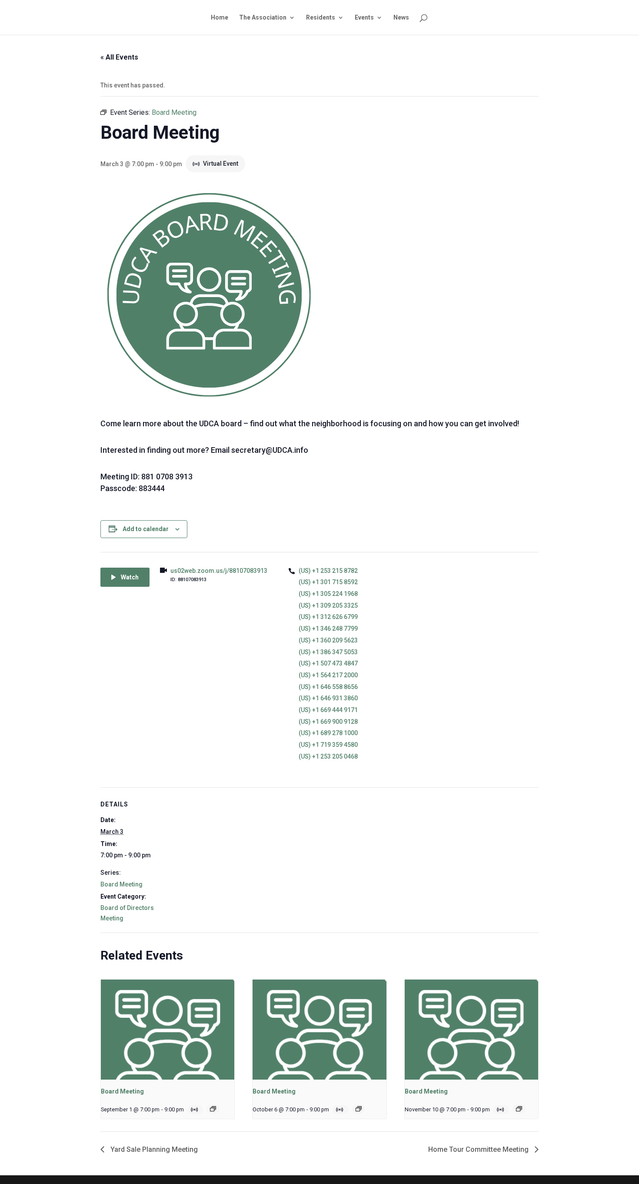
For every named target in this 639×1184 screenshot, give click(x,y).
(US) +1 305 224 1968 (328, 593)
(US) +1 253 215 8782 (328, 570)
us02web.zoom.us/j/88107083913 (218, 570)
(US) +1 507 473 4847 (328, 663)
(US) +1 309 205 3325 (328, 605)
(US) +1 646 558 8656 (328, 686)
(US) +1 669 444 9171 (328, 709)
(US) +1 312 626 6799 (328, 616)
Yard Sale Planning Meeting (153, 1149)
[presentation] (167, 1030)
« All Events (119, 57)
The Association (262, 17)
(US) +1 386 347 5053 (328, 652)
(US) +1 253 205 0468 (328, 756)
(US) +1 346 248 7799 (328, 628)
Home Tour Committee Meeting (479, 1149)
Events (364, 17)
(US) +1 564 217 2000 (328, 675)
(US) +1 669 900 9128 (328, 721)
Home (219, 17)
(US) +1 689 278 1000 (328, 732)
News (401, 17)
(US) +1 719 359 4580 (328, 744)
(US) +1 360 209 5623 (328, 640)
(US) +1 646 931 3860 (328, 698)
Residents (320, 17)
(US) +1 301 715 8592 (328, 582)
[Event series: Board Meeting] (213, 1108)
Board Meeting (121, 884)
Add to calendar (146, 528)
